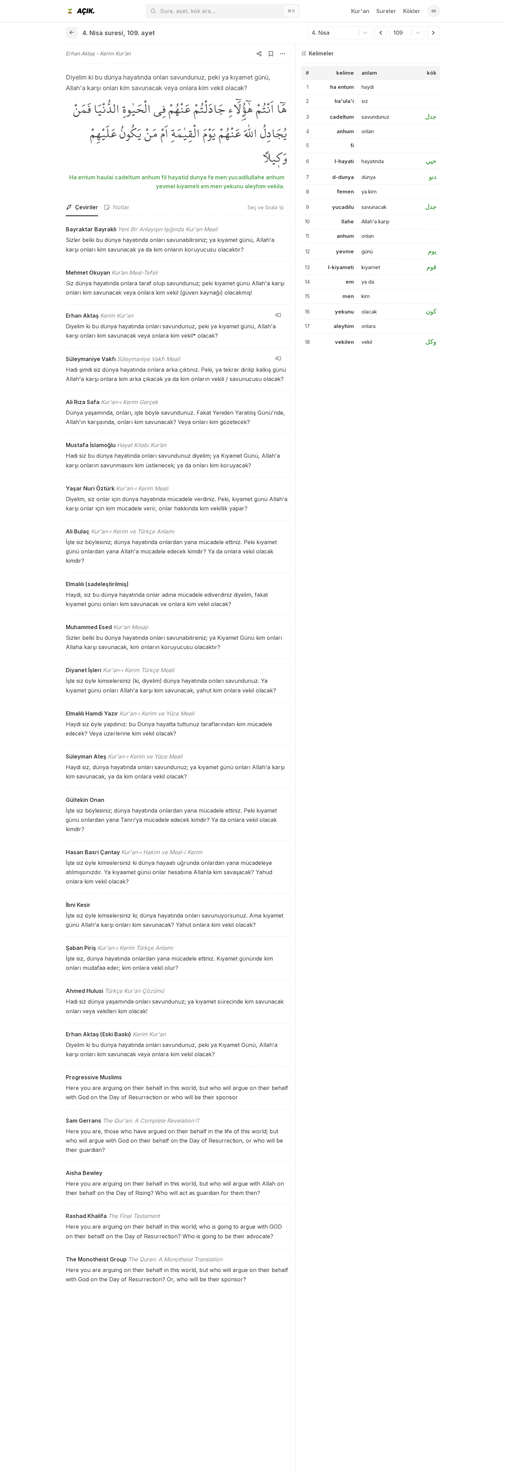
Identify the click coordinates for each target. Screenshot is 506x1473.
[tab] (82, 207)
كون (431, 311)
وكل (430, 341)
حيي (431, 161)
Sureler (386, 11)
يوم (432, 251)
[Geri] (71, 33)
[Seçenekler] (282, 54)
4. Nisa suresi (102, 32)
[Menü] (433, 11)
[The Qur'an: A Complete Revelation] (197, 1120)
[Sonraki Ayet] (433, 32)
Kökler (411, 11)
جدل (430, 116)
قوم (431, 267)
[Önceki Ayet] (381, 32)
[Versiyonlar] (278, 314)
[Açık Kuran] (80, 11)
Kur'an (360, 11)
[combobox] (312, 33)
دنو (432, 176)
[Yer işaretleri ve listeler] (271, 54)
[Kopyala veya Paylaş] (259, 54)
